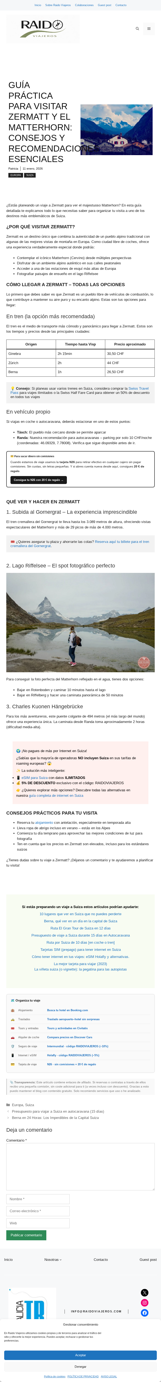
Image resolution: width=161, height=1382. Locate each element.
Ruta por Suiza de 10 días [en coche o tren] (81, 943)
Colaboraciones (84, 5)
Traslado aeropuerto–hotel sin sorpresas (73, 1019)
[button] (137, 29)
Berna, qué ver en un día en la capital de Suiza (80, 921)
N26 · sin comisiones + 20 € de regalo (71, 1064)
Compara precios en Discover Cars (69, 1037)
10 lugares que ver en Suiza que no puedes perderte (80, 914)
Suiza (30, 175)
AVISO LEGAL (109, 1376)
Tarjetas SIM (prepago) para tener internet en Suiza (80, 950)
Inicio (38, 5)
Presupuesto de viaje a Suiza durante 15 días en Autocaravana (80, 935)
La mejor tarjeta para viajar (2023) (80, 964)
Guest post (104, 5)
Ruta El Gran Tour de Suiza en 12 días (81, 928)
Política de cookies (54, 1376)
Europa (15, 175)
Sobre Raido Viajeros (58, 5)
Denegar (80, 1366)
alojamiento (44, 823)
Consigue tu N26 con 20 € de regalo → (39, 479)
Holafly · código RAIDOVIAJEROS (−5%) (73, 1055)
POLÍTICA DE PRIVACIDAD (83, 1376)
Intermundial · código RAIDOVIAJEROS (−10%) (77, 1046)
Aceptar (80, 1355)
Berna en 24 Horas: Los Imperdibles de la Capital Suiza (55, 1118)
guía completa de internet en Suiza (56, 796)
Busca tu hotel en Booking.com (67, 1010)
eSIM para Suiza (35, 778)
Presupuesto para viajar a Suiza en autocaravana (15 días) (58, 1111)
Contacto (121, 5)
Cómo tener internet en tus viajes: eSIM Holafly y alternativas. (80, 957)
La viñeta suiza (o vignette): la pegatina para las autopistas (80, 969)
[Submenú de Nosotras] (61, 1260)
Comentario (16, 1140)
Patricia (13, 168)
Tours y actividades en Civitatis (67, 1028)
